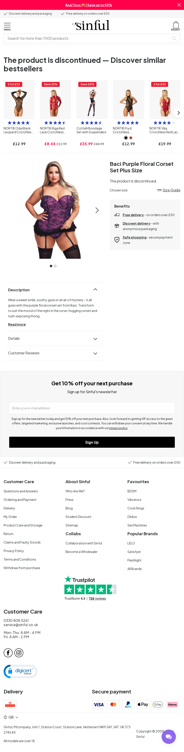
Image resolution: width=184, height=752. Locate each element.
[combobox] (87, 38)
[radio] (9, 123)
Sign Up (92, 442)
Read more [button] (17, 324)
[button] (179, 5)
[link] (126, 138)
